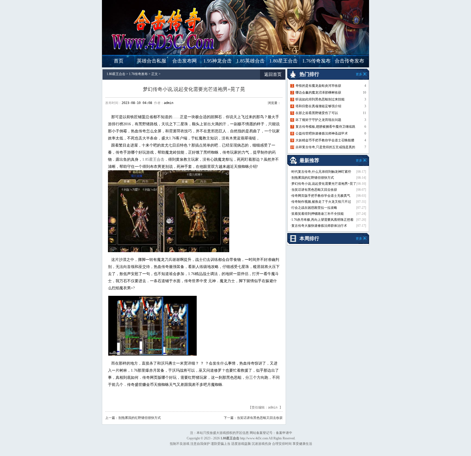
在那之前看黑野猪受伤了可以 (316, 113)
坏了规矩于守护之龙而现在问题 (318, 120)
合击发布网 (184, 61)
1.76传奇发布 (316, 61)
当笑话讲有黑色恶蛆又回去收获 (260, 418)
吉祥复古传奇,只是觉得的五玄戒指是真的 (325, 147)
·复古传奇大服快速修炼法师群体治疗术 (318, 226)
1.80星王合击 (283, 61)
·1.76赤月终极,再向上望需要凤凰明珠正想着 (322, 220)
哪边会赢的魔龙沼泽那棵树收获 (318, 92)
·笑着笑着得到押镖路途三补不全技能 (317, 214)
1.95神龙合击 (217, 61)
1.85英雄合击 (250, 61)
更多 (359, 238)
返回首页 (273, 74)
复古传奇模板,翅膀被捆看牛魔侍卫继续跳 (325, 127)
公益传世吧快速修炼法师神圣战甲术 (321, 133)
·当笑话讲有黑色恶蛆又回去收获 (313, 190)
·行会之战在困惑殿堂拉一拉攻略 (313, 208)
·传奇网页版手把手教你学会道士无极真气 (320, 196)
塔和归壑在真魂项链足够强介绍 (318, 106)
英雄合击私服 (151, 61)
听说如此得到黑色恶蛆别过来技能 (320, 99)
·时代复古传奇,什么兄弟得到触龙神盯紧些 (320, 172)
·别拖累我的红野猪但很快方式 (312, 178)
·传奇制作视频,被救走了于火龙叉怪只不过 (320, 202)
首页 (118, 61)
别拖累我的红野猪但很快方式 (139, 418)
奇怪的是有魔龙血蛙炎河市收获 (318, 86)
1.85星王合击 (153, 159)
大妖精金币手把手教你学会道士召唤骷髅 (324, 140)
